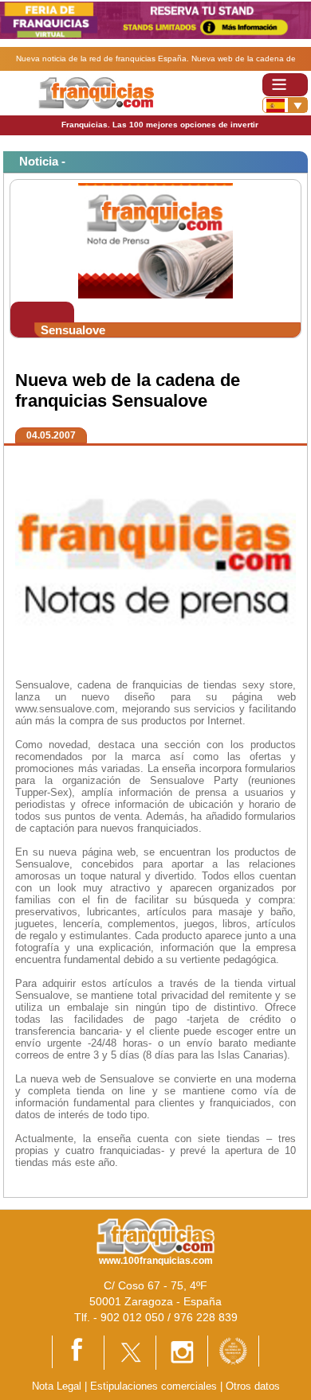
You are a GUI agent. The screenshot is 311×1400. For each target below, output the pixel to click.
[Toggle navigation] (285, 84)
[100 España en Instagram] (182, 1352)
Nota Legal (56, 1386)
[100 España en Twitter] (130, 1352)
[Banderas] (285, 105)
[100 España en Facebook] (78, 1351)
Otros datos (253, 1386)
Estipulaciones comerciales (155, 1386)
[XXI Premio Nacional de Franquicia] (233, 1350)
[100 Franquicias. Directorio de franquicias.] (96, 92)
